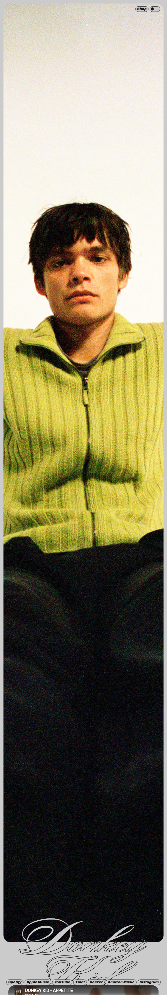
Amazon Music (121, 982)
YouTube (62, 982)
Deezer (96, 982)
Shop (142, 9)
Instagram (149, 982)
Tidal (80, 982)
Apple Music (38, 982)
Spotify (15, 982)
